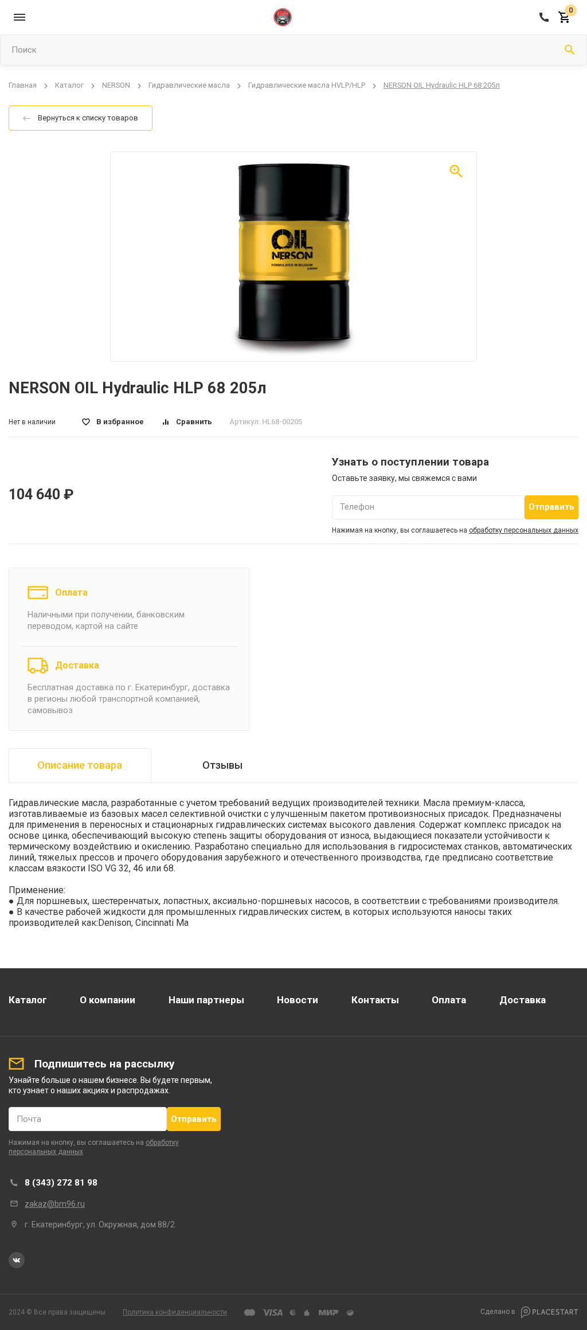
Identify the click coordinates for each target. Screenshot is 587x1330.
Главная (23, 85)
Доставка (77, 665)
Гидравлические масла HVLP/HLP (306, 85)
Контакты (375, 1000)
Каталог (69, 85)
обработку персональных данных (523, 530)
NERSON (116, 85)
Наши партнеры (206, 1000)
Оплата (71, 592)
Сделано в (498, 1312)
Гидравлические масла (189, 85)
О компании (107, 1000)
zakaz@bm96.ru (55, 1203)
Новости (297, 1000)
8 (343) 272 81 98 (61, 1183)
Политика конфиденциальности (175, 1312)
